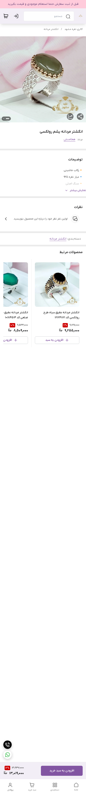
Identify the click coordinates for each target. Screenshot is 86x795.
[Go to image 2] (3, 118)
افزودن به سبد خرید (61, 771)
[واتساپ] (7, 755)
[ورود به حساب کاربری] (17, 16)
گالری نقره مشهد (73, 29)
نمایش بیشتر (78, 190)
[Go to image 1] (7, 118)
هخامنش (69, 139)
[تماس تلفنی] (7, 744)
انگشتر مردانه (51, 29)
